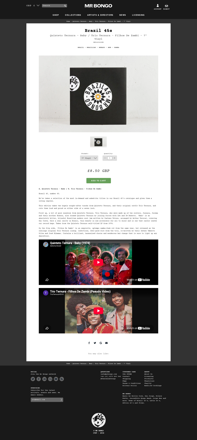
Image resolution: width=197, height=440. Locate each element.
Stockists (148, 379)
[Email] (106, 343)
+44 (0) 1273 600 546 (111, 376)
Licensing (138, 15)
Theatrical (149, 381)
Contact (126, 376)
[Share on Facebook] (89, 343)
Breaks (102, 47)
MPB (109, 47)
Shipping (127, 379)
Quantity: (108, 154)
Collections (73, 15)
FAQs (125, 381)
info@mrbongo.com (109, 374)
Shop (56, 15)
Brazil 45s (98, 31)
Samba (116, 47)
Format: (85, 154)
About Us (148, 374)
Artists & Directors (100, 15)
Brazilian (91, 47)
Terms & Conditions (132, 383)
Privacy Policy (130, 386)
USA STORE (127, 374)
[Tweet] (95, 343)
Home (68, 21)
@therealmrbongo (108, 379)
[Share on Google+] (100, 343)
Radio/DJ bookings (153, 386)
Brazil (81, 47)
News (122, 15)
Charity (147, 383)
